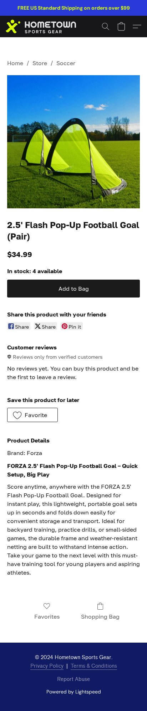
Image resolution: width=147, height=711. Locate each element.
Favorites (47, 616)
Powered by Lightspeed (73, 691)
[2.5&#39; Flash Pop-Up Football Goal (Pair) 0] (73, 141)
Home (15, 63)
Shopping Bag (100, 616)
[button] (43, 26)
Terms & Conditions (94, 666)
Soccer (65, 63)
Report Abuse (73, 679)
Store (39, 63)
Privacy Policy (47, 666)
